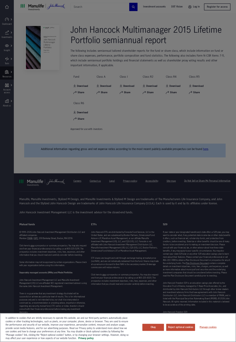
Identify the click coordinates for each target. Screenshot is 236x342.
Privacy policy (86, 338)
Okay (153, 327)
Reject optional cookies (180, 327)
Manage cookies (208, 327)
